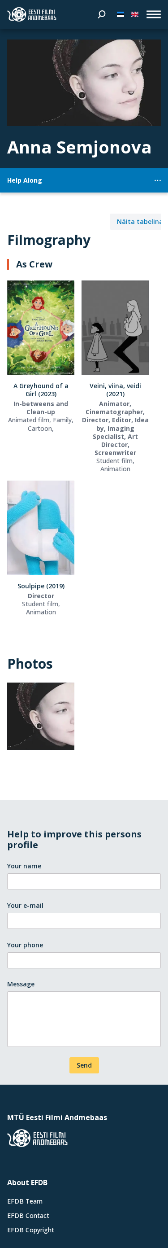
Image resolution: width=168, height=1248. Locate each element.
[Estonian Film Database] (31, 14)
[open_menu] (153, 14)
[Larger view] (84, 82)
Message (20, 984)
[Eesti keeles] (120, 14)
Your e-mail (25, 905)
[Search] (102, 14)
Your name (24, 866)
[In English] (135, 14)
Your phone (25, 945)
